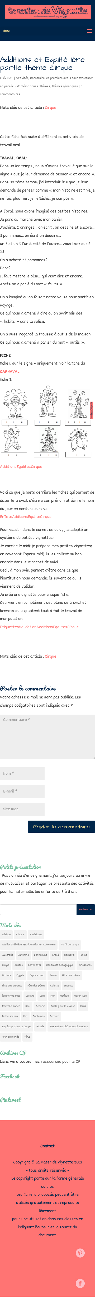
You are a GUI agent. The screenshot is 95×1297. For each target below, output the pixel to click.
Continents (34, 965)
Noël (27, 1006)
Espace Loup (37, 975)
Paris (83, 1006)
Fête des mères (71, 975)
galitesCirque (30, 467)
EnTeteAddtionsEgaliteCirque (25, 517)
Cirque (50, 108)
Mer (52, 996)
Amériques (36, 934)
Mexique (64, 996)
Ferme (53, 975)
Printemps (39, 1016)
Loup (42, 996)
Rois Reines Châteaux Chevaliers (69, 1026)
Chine (83, 955)
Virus (27, 1037)
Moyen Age (80, 996)
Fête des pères (36, 986)
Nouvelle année (11, 1006)
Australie (7, 955)
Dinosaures (85, 965)
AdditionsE (9, 467)
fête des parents (12, 986)
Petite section (10, 1016)
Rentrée (54, 1016)
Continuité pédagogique (59, 965)
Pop (25, 1016)
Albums (20, 934)
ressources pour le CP (60, 1062)
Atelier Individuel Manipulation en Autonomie (28, 944)
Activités (22, 78)
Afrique (6, 934)
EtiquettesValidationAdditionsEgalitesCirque (39, 627)
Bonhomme (40, 955)
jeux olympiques (11, 996)
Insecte (68, 986)
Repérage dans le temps (16, 1026)
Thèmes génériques (65, 86)
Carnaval (69, 955)
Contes (19, 965)
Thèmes (45, 86)
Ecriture (6, 975)
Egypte (20, 975)
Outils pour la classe (62, 1006)
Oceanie (40, 1006)
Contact (47, 1146)
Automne (23, 955)
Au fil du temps (70, 944)
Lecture (30, 996)
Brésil (55, 955)
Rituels (40, 1026)
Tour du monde (10, 1037)
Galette (54, 986)
